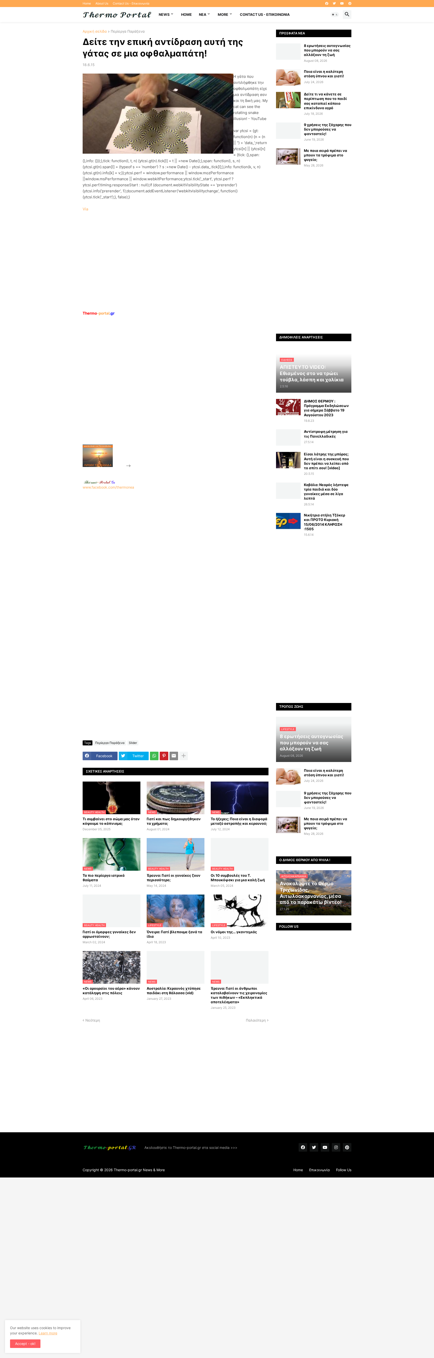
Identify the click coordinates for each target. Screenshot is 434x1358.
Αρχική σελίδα (95, 31)
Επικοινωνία (319, 1170)
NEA (202, 14)
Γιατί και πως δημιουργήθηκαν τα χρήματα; (174, 821)
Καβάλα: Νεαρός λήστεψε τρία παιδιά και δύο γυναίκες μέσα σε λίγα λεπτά (326, 492)
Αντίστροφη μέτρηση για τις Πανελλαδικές (326, 433)
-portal (99, 313)
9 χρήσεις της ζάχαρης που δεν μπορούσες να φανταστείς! (327, 129)
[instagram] (336, 1147)
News (164, 14)
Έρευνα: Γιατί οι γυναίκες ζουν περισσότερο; (173, 877)
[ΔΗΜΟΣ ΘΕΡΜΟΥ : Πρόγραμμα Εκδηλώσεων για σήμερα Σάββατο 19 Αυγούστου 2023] (288, 407)
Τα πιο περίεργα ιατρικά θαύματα (104, 877)
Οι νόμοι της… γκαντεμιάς (234, 932)
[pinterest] (349, 3)
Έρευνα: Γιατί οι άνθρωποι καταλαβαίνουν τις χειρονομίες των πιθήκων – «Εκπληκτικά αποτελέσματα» (239, 995)
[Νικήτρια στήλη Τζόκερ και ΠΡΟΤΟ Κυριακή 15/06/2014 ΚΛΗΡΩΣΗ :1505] (288, 521)
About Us (101, 3)
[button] (335, 14)
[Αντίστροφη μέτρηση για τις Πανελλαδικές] (288, 437)
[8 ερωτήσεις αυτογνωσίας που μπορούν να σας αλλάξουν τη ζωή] (288, 51)
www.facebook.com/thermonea (108, 487)
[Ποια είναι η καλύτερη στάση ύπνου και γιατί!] (288, 77)
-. (99, 482)
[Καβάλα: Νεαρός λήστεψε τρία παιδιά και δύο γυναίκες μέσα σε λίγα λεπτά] (288, 491)
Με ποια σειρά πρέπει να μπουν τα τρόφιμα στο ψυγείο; (325, 155)
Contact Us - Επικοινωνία (131, 3)
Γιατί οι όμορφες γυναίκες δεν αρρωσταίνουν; (109, 934)
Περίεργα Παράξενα (128, 31)
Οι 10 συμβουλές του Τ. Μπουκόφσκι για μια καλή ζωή (238, 877)
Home (87, 3)
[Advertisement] (169, 391)
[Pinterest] (164, 756)
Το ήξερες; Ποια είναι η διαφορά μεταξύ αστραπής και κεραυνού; (239, 821)
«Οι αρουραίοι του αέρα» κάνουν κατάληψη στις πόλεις (111, 990)
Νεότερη (92, 1020)
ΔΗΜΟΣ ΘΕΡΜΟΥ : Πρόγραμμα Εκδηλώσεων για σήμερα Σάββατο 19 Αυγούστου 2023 (326, 408)
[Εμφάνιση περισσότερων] (183, 756)
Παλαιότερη (256, 1020)
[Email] (174, 756)
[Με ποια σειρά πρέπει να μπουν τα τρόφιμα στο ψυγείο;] (288, 156)
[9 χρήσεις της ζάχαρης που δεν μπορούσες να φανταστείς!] (288, 131)
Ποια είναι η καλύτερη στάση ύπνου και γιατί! (324, 73)
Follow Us (343, 1170)
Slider (133, 743)
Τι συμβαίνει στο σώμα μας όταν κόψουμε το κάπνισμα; (111, 821)
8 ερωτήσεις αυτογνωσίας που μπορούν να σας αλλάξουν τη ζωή (327, 50)
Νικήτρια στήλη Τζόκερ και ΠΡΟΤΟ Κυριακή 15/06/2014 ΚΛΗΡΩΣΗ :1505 (324, 522)
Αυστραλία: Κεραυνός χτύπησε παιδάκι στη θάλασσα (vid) (174, 990)
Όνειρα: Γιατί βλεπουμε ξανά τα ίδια (174, 934)
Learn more (48, 1333)
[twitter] (334, 3)
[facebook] (326, 3)
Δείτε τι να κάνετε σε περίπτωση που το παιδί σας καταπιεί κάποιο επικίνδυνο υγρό (325, 101)
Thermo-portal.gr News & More (139, 1170)
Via (85, 209)
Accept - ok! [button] (25, 1343)
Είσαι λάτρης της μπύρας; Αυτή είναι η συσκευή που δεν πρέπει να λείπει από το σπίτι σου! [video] (326, 461)
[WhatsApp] (154, 756)
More (223, 14)
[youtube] (342, 3)
